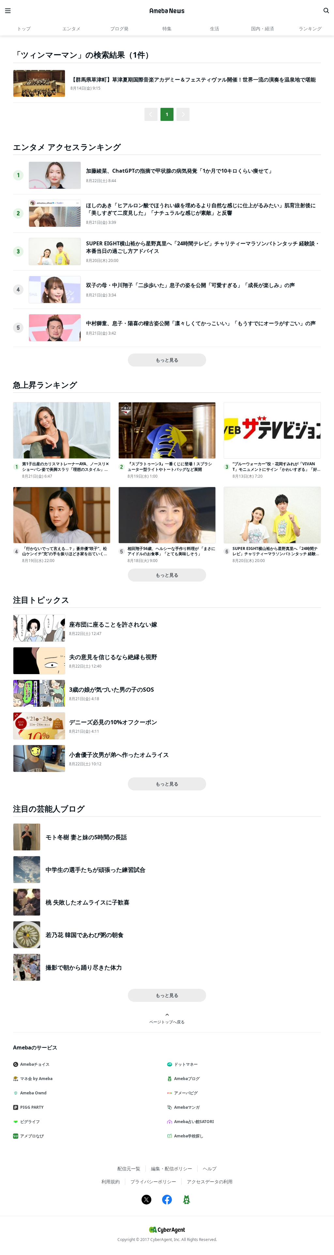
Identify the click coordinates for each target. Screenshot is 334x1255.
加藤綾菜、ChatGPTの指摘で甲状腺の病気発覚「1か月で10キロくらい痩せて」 (180, 170)
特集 (167, 28)
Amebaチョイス (35, 1064)
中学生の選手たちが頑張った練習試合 (95, 869)
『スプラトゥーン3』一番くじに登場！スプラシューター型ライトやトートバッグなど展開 (170, 466)
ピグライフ (30, 1121)
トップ (24, 28)
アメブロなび (32, 1136)
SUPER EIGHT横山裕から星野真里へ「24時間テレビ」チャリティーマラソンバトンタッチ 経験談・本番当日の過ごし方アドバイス (275, 554)
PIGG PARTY (31, 1107)
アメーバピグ (186, 1093)
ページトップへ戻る (167, 1021)
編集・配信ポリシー (171, 1168)
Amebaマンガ (187, 1107)
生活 (214, 28)
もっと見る (167, 360)
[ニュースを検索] (326, 11)
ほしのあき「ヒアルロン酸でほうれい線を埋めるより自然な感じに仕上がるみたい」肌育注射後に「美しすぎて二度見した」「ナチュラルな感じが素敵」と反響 (201, 209)
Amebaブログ (187, 1078)
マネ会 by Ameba (36, 1078)
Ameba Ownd (33, 1093)
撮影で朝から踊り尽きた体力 (84, 967)
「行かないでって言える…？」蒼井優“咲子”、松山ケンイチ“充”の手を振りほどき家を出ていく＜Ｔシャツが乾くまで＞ (65, 554)
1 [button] (167, 114)
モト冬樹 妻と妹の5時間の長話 (86, 837)
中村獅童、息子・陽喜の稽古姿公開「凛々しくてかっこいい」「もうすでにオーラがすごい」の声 (201, 323)
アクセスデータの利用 (210, 1181)
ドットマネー (186, 1064)
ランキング (310, 28)
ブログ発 (119, 28)
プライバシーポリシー (153, 1181)
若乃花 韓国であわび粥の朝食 (85, 935)
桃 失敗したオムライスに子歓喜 (87, 902)
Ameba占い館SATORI (194, 1121)
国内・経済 (262, 28)
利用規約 (110, 1181)
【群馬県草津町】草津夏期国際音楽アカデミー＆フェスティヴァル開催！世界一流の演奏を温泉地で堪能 (193, 79)
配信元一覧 (128, 1168)
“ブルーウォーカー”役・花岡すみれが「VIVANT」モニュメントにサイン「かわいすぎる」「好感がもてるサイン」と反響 (275, 469)
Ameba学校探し (189, 1136)
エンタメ (71, 28)
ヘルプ (210, 1168)
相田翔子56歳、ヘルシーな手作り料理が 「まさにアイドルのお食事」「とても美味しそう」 (171, 551)
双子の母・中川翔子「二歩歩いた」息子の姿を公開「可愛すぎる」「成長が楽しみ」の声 (190, 285)
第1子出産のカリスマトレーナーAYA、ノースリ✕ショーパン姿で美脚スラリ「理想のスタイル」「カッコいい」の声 (65, 469)
